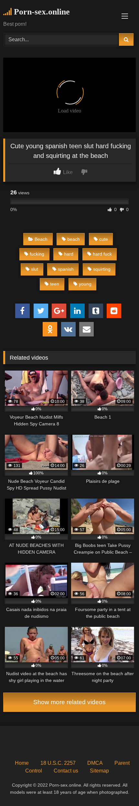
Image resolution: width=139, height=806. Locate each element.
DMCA (95, 763)
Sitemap (99, 770)
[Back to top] (119, 787)
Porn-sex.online (41, 11)
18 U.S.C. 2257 (58, 763)
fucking (37, 254)
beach (73, 239)
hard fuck (102, 254)
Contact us (66, 770)
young (85, 283)
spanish (66, 269)
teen (54, 283)
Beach (41, 239)
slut (34, 269)
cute (103, 239)
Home (22, 763)
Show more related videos (69, 702)
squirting (102, 269)
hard (68, 254)
